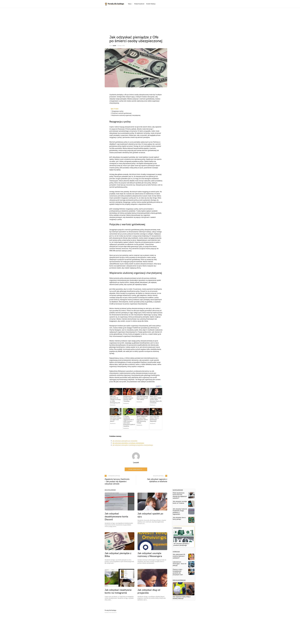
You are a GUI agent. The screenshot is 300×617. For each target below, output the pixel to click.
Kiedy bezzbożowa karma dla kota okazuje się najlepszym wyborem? (180, 495)
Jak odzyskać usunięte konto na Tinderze (180, 502)
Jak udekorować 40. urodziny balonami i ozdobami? (179, 556)
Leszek (114, 45)
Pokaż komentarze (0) (135, 469)
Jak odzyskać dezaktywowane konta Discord (116, 516)
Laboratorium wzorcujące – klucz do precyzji (179, 563)
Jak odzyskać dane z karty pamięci (179, 518)
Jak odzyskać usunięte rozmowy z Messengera (150, 555)
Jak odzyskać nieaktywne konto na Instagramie (118, 591)
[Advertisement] (150, 19)
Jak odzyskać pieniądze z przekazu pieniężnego (128, 443)
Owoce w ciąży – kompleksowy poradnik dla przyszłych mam (178, 572)
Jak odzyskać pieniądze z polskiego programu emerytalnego (132, 445)
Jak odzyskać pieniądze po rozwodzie (124, 441)
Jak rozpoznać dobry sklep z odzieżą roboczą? (182, 597)
